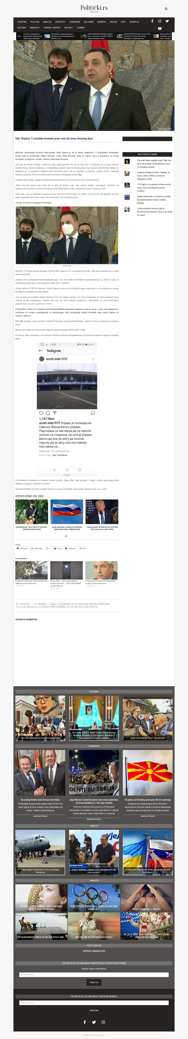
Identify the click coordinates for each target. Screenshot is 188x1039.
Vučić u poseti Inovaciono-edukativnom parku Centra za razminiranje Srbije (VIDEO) (169, 36)
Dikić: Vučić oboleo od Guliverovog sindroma (40, 738)
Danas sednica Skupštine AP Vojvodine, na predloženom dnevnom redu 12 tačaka (136, 36)
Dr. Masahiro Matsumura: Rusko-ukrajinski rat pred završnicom (147, 871)
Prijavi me (94, 982)
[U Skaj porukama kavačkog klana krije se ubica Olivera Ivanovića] (101, 570)
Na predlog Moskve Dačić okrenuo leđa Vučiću (40, 799)
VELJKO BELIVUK (75, 607)
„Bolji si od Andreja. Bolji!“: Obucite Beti (147, 738)
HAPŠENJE (83, 604)
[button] (115, 518)
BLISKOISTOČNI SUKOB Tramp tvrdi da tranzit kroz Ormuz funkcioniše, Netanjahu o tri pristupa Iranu (100, 36)
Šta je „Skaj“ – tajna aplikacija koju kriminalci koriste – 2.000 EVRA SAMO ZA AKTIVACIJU (65, 583)
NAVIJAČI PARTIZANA (99, 604)
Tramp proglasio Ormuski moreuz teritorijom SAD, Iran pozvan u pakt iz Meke (102, 528)
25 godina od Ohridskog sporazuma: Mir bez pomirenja (148, 799)
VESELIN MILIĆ (91, 607)
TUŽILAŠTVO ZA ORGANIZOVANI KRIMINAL (46, 607)
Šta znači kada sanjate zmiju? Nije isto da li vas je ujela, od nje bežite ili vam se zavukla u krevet (154, 163)
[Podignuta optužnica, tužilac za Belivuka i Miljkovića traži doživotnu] (31, 570)
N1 (80, 174)
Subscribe (94, 1010)
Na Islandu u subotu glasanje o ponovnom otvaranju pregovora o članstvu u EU (26, 36)
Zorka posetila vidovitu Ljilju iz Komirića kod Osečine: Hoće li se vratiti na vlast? (154, 211)
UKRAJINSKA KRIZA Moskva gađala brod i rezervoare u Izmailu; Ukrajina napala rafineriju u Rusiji (63, 36)
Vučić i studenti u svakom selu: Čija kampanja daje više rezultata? (94, 871)
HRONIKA (41, 604)
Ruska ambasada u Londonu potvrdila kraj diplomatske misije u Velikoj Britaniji (67, 528)
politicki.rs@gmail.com (94, 951)
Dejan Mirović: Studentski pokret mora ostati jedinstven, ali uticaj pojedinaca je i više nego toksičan (94, 801)
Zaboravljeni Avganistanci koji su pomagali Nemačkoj (40, 871)
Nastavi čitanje (40, 816)
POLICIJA (20, 607)
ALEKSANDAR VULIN (67, 604)
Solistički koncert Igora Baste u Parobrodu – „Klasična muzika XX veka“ (32, 528)
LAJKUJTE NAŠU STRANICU (147, 139)
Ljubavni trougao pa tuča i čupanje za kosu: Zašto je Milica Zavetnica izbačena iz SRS (153, 175)
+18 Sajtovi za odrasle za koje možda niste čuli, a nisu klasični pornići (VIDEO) (154, 187)
